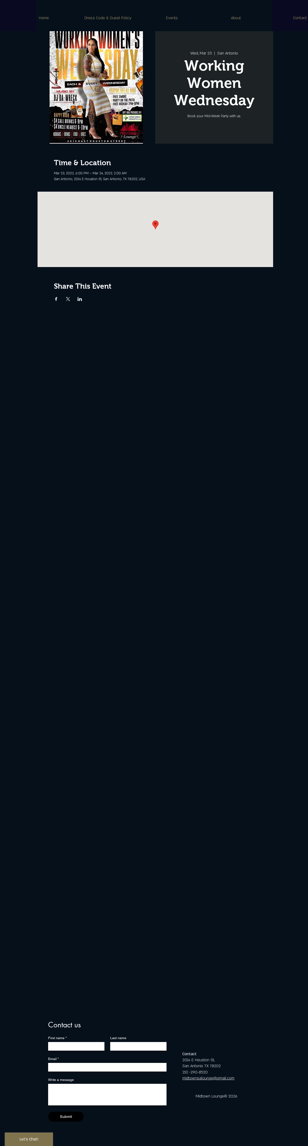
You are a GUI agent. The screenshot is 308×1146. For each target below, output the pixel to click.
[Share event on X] (68, 299)
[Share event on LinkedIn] (79, 299)
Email (53, 1059)
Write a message (61, 1080)
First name (57, 1038)
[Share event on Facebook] (56, 299)
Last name (118, 1038)
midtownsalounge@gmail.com (208, 1078)
